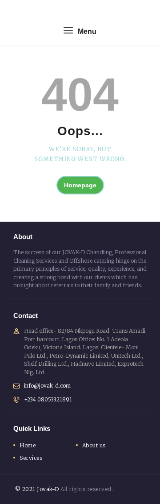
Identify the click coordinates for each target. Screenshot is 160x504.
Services (31, 457)
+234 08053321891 (48, 399)
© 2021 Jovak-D (36, 489)
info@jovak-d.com (47, 385)
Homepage (80, 185)
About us (94, 445)
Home (28, 445)
